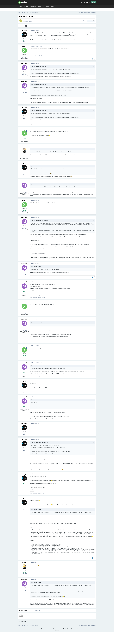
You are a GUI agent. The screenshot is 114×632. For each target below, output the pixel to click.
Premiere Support (66, 628)
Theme (42, 628)
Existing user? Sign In (85, 2)
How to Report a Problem (85, 12)
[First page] (19, 26)
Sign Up (93, 2)
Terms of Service (59, 628)
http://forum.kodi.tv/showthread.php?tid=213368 (39, 253)
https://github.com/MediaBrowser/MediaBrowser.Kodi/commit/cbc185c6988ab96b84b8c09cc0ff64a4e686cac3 (52, 90)
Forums (26, 6)
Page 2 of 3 (37, 25)
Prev (22, 25)
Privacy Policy (48, 628)
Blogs (39, 6)
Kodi (31, 21)
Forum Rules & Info (74, 628)
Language (38, 628)
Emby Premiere (46, 6)
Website (20, 6)
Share (84, 20)
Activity (52, 6)
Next (30, 25)
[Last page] (33, 26)
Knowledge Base (33, 6)
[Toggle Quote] (31, 66)
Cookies (53, 628)
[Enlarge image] (49, 135)
